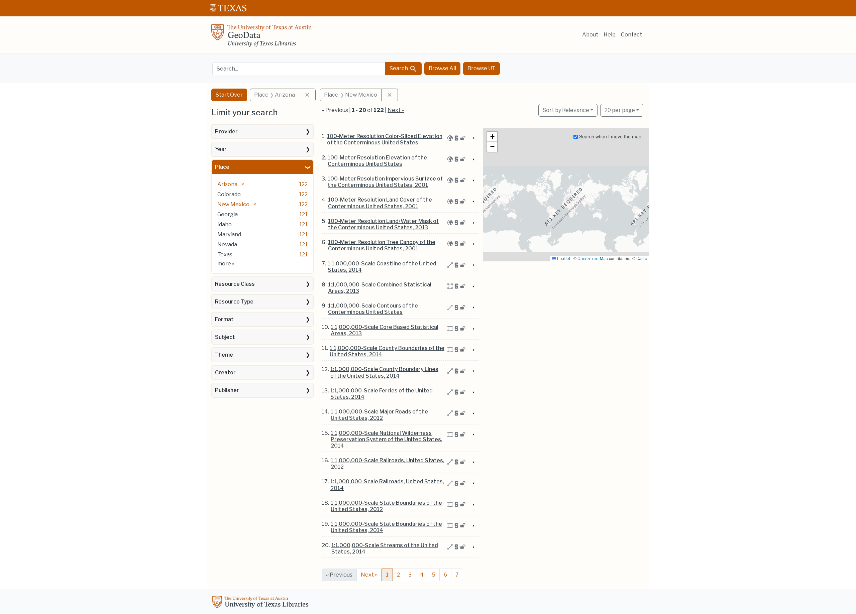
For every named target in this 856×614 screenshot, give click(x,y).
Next (369, 575)
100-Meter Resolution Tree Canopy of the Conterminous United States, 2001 (381, 245)
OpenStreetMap (592, 258)
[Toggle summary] (472, 138)
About (590, 34)
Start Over (229, 95)
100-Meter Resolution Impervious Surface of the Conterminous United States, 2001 (385, 181)
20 (620, 110)
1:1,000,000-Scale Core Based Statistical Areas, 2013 (384, 330)
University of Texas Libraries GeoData (261, 37)
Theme (224, 355)
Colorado (229, 194)
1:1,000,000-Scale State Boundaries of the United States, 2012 (386, 506)
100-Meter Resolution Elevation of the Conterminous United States (377, 160)
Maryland (229, 234)
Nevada (227, 244)
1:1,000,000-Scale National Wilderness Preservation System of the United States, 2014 (386, 439)
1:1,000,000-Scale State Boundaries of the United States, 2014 (386, 527)
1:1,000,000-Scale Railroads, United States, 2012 (387, 463)
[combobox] (299, 69)
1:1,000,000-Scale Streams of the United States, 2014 (384, 548)
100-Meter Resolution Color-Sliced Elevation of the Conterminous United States (384, 139)
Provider (226, 131)
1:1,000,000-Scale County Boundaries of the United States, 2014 (387, 351)
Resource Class (235, 284)
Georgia (227, 214)
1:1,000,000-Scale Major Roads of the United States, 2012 (379, 414)
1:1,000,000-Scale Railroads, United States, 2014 (387, 484)
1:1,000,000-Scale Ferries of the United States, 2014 (381, 393)
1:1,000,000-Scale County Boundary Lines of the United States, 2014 (384, 372)
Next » (396, 110)
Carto (641, 258)
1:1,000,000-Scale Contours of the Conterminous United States (373, 308)
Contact (631, 34)
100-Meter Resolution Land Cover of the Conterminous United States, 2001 (380, 203)
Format (224, 319)
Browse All (442, 68)
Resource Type (234, 301)
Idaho (224, 224)
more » (225, 263)
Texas (224, 254)
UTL (261, 603)
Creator (225, 372)
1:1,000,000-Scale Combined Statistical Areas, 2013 (379, 287)
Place (222, 167)
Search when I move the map (609, 136)
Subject (225, 337)
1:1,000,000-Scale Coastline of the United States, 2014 (382, 266)
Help (610, 34)
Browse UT (481, 68)
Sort (566, 110)
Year (221, 149)
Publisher (227, 390)
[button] (492, 137)
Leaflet (563, 258)
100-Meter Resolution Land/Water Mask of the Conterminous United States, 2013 (383, 224)
